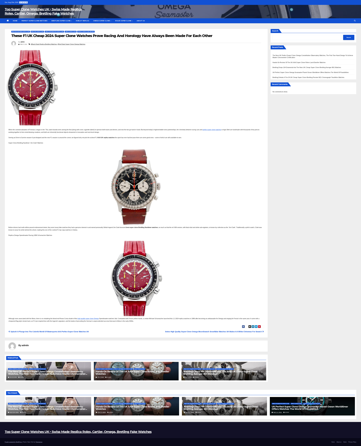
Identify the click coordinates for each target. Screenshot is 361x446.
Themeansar (39, 442)
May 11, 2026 (277, 412)
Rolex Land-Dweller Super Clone (123, 368)
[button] (355, 20)
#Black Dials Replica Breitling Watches (44, 44)
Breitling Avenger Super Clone (192, 368)
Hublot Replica (82, 21)
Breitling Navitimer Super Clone (20, 31)
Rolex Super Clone (123, 21)
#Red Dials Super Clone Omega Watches (71, 44)
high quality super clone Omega (88, 318)
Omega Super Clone (101, 21)
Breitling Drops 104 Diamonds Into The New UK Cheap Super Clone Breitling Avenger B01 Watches (220, 372)
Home (15, 21)
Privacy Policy (352, 442)
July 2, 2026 (102, 412)
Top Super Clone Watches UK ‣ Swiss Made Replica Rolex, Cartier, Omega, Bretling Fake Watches (78, 432)
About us (141, 21)
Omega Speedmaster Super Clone (54, 31)
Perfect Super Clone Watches (34, 21)
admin (22, 42)
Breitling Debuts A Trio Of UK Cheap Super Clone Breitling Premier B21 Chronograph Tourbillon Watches (308, 77)
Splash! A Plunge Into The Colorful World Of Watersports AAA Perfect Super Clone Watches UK (49, 332)
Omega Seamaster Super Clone (280, 403)
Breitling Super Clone (61, 21)
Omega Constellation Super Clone (18, 368)
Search (275, 31)
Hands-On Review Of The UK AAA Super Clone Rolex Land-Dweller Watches (132, 372)
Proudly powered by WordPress (13, 442)
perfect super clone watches (212, 129)
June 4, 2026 (190, 412)
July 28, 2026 (14, 412)
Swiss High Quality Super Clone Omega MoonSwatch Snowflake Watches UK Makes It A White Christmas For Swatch (213, 332)
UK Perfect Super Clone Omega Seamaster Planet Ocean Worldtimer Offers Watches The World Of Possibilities (311, 72)
